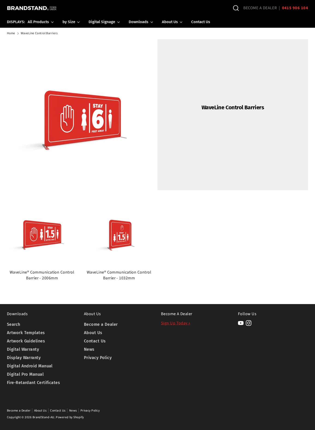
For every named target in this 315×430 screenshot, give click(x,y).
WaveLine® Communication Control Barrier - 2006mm (42, 275)
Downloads (139, 21)
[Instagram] (248, 323)
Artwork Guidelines (26, 341)
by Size (69, 21)
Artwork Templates (26, 332)
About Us (170, 21)
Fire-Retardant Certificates (33, 382)
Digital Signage (102, 21)
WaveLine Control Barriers (39, 33)
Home (11, 33)
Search (13, 324)
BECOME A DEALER (260, 8)
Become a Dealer (101, 324)
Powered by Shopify (70, 417)
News (89, 349)
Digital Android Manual (30, 366)
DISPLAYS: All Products (28, 21)
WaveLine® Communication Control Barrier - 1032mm (119, 275)
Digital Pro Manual (25, 374)
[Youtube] (241, 323)
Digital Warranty (23, 349)
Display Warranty (24, 357)
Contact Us (200, 21)
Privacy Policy (98, 357)
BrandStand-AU (43, 417)
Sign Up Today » (175, 323)
